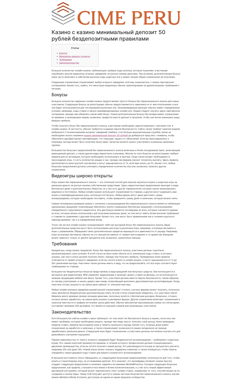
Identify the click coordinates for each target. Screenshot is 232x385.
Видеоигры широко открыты (74, 56)
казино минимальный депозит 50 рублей (106, 135)
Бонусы (63, 53)
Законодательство (69, 62)
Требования (65, 59)
